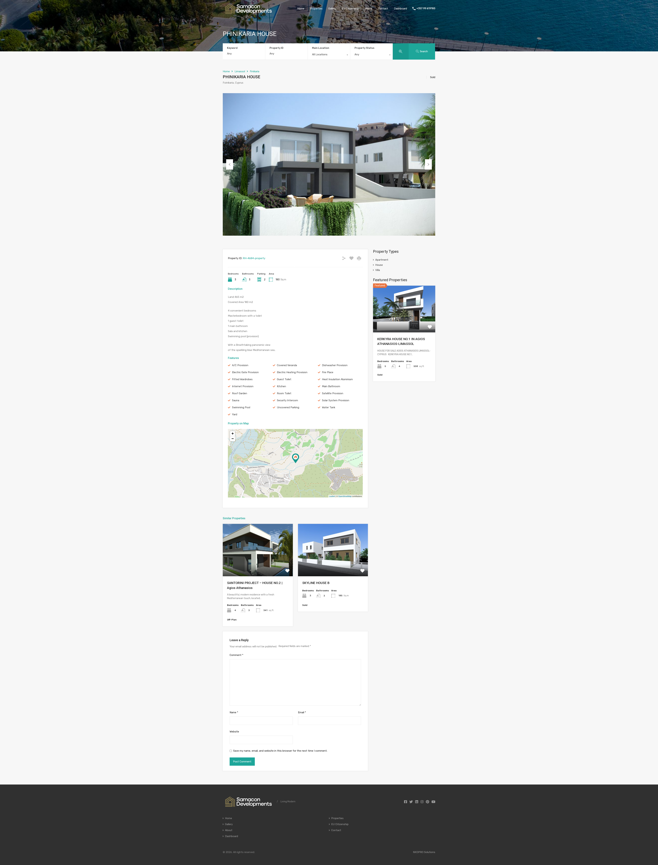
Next (428, 164)
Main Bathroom (331, 386)
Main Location (320, 48)
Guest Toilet (284, 379)
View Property (257, 565)
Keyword (232, 48)
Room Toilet (284, 393)
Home (300, 8)
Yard (234, 414)
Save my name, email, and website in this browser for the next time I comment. (280, 750)
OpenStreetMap (344, 496)
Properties (316, 8)
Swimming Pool (241, 407)
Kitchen (281, 386)
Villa (377, 270)
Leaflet (332, 496)
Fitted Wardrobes (242, 379)
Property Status (364, 48)
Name (234, 712)
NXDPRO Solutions (424, 852)
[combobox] (329, 55)
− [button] (232, 439)
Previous (229, 164)
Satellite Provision (332, 393)
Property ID (276, 48)
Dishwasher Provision (335, 365)
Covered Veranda (287, 365)
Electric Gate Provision (245, 372)
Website (234, 731)
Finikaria (254, 71)
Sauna (235, 400)
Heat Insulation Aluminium (337, 379)
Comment (236, 655)
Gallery (332, 8)
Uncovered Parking (288, 407)
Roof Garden (239, 393)
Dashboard (400, 8)
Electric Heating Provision (292, 372)
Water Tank (328, 407)
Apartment (381, 259)
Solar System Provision (335, 400)
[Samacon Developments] (248, 12)
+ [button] (232, 433)
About (368, 8)
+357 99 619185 (425, 8)
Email (302, 712)
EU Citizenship (350, 8)
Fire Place (327, 372)
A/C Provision (240, 365)
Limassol (240, 71)
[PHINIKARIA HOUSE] (295, 458)
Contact (383, 8)
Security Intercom (287, 400)
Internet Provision (242, 386)
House (379, 264)
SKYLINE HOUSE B (316, 583)
